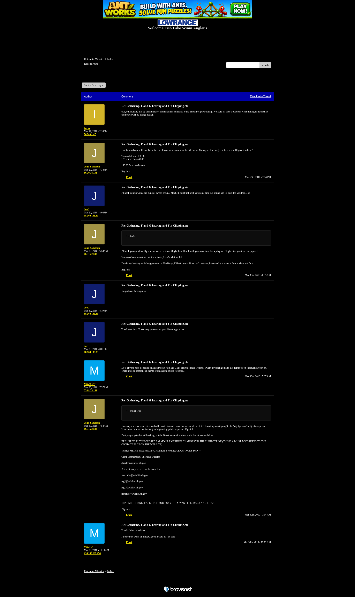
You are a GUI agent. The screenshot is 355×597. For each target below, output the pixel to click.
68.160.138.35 (91, 215)
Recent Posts (91, 63)
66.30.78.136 (90, 172)
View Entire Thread (260, 96)
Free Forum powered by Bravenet (177, 582)
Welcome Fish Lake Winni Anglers (106, 76)
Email (129, 177)
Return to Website (94, 59)
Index (110, 59)
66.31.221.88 (90, 254)
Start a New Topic (94, 85)
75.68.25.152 (90, 390)
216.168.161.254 (92, 553)
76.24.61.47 (90, 134)
